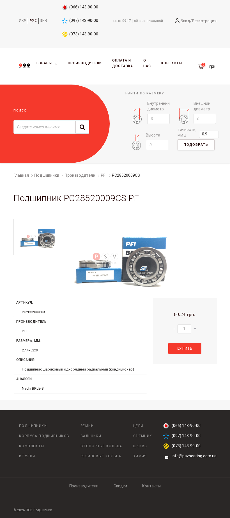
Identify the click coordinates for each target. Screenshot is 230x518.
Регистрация (204, 21)
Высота (153, 135)
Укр (23, 20)
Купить (185, 348)
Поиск (19, 110)
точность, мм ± (187, 132)
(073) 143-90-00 (83, 34)
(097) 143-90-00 (83, 20)
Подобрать (196, 145)
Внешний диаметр (202, 106)
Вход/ (186, 21)
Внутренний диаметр (158, 106)
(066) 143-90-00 (83, 7)
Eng (44, 20)
